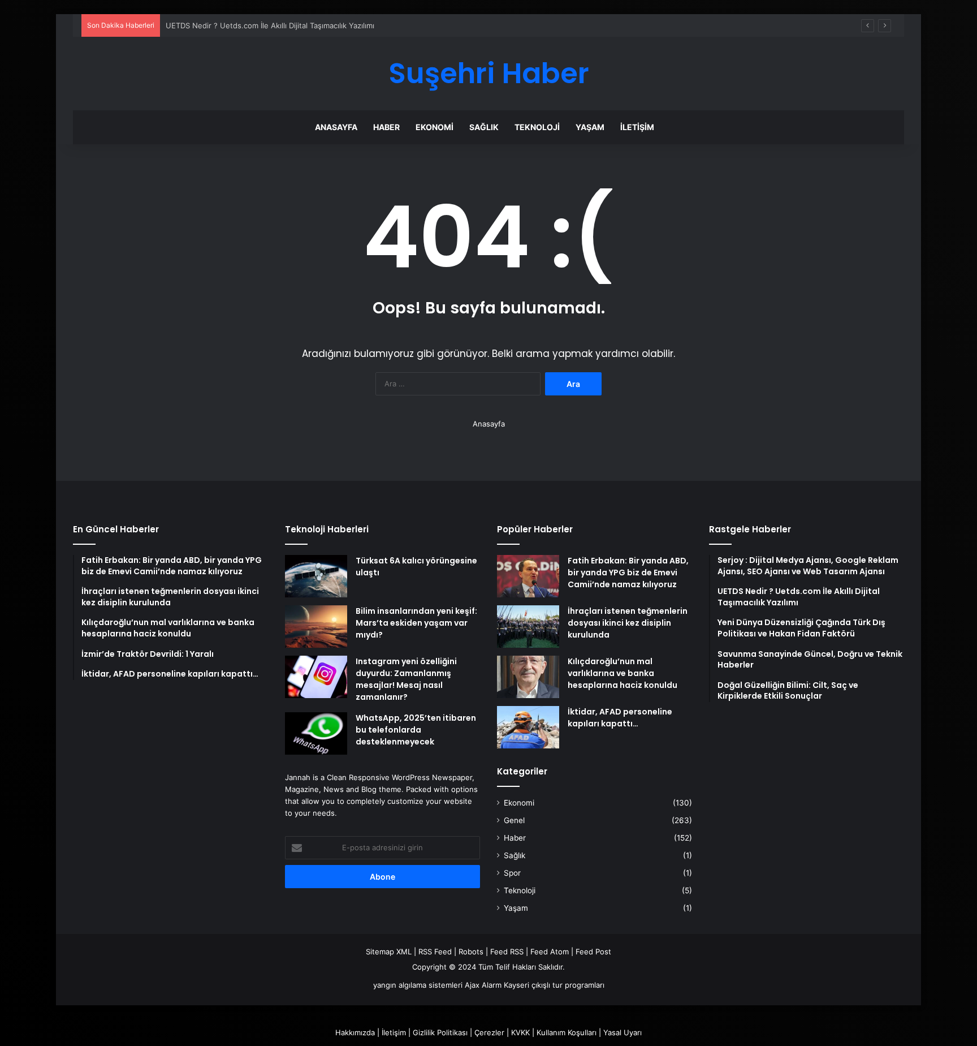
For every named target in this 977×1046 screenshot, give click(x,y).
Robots (471, 951)
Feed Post (593, 951)
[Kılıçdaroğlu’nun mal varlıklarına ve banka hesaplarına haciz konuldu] (528, 677)
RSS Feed (435, 951)
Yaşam (590, 127)
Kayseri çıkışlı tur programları (554, 984)
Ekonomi (434, 127)
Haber (386, 127)
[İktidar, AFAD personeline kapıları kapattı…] (528, 727)
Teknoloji (537, 127)
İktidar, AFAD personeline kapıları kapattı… (620, 717)
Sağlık (484, 127)
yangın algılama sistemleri (417, 984)
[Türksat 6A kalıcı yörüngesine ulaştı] (316, 576)
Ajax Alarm (483, 984)
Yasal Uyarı (622, 1032)
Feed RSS (507, 951)
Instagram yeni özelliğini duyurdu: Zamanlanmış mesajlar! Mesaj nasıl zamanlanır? (406, 679)
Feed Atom (549, 951)
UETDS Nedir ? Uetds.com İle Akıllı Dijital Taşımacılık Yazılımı (270, 25)
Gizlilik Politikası (440, 1032)
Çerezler (489, 1032)
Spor (512, 872)
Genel (514, 820)
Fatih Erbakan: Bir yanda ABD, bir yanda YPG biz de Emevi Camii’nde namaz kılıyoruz (628, 572)
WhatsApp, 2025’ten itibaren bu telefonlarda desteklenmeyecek (416, 729)
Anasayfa (336, 127)
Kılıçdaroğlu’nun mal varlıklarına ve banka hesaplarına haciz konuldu (622, 673)
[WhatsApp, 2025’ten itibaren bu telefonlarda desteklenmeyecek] (316, 733)
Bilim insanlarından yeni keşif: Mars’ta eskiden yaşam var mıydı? (416, 622)
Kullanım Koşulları (566, 1032)
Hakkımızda (355, 1032)
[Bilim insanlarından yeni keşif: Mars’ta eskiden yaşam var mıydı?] (316, 626)
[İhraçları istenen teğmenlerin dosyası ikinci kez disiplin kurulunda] (528, 626)
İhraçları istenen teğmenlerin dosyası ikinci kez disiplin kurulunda (628, 622)
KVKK (520, 1032)
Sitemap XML (389, 951)
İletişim (637, 127)
